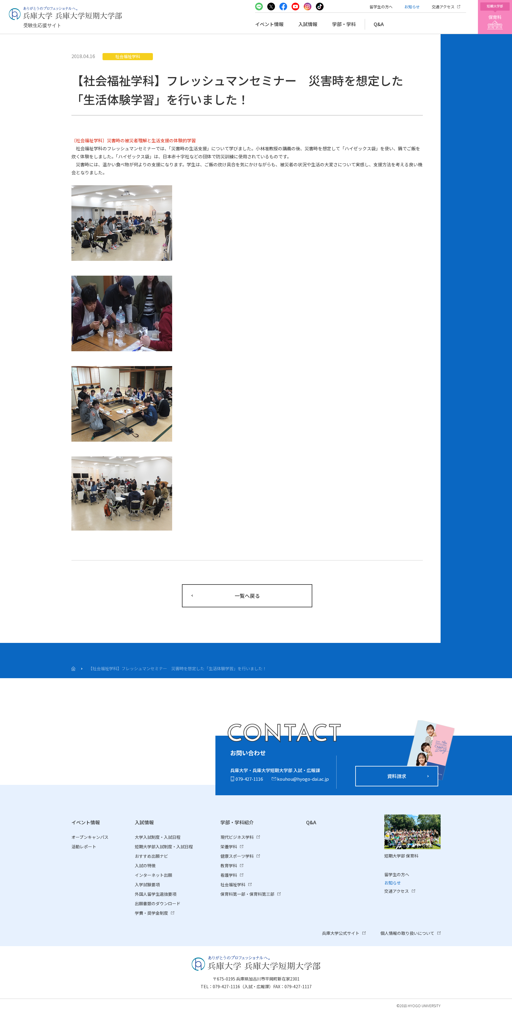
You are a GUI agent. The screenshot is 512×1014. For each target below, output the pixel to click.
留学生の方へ (381, 6)
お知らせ (412, 6)
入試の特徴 (145, 865)
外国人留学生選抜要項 (155, 894)
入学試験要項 (147, 884)
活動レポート (83, 846)
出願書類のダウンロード (157, 903)
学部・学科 (344, 24)
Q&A (379, 24)
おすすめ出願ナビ (151, 856)
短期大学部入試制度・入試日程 (164, 846)
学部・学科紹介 (237, 822)
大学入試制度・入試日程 (157, 837)
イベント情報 (269, 24)
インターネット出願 (153, 875)
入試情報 (307, 24)
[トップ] (73, 669)
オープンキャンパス (89, 837)
